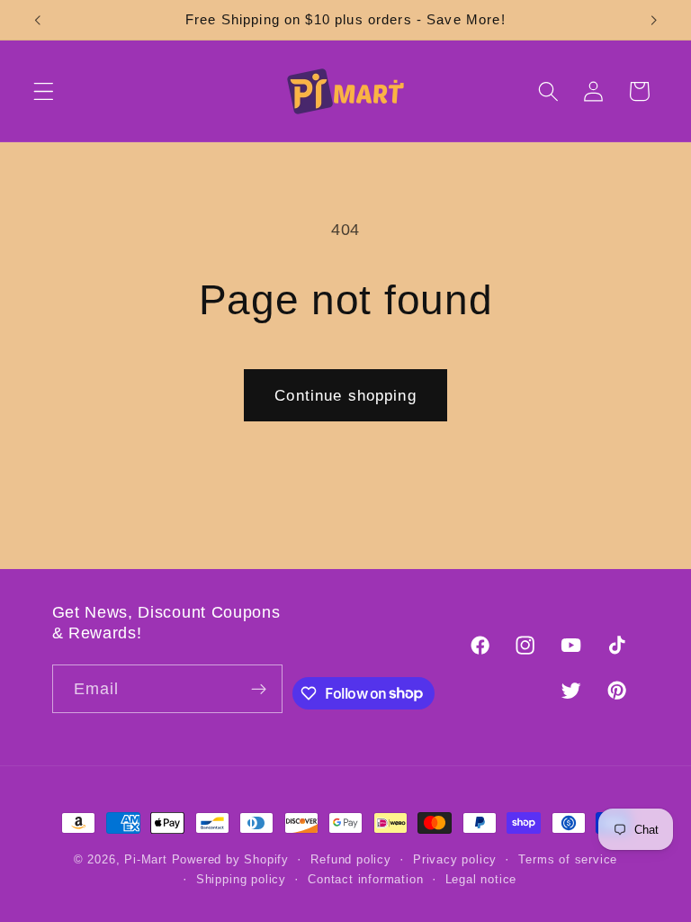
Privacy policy (455, 860)
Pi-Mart (145, 860)
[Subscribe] (259, 688)
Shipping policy (241, 879)
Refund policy (350, 860)
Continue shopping (345, 395)
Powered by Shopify (231, 860)
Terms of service (567, 860)
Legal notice (481, 879)
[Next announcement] (653, 20)
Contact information (365, 879)
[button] (44, 91)
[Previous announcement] (38, 20)
